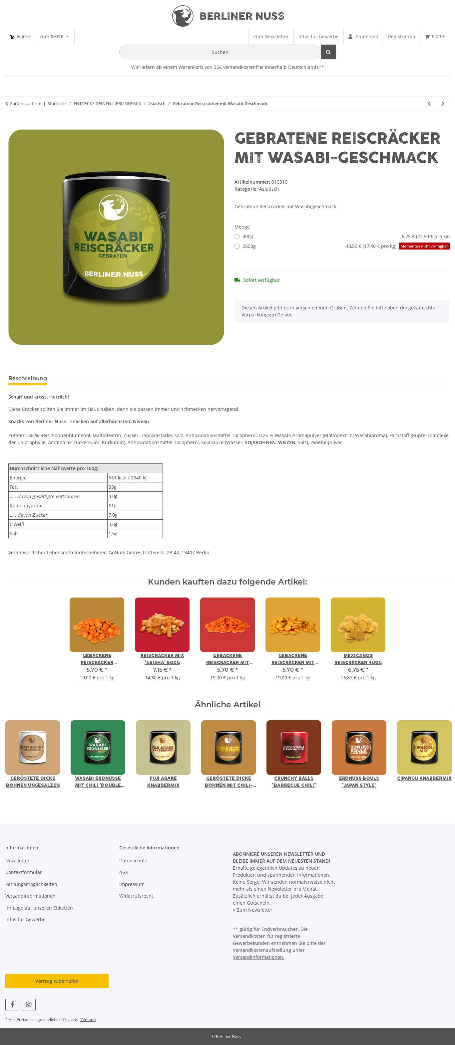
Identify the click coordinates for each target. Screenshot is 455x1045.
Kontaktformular (23, 872)
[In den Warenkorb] (13, 125)
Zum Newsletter (254, 910)
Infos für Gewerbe (25, 919)
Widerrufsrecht (136, 896)
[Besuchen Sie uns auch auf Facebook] (12, 1004)
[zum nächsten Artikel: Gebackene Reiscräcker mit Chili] (443, 103)
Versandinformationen (30, 896)
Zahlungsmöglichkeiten (31, 884)
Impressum (132, 884)
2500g (345, 246)
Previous (16, 758)
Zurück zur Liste (25, 103)
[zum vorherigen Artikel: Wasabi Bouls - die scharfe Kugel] (429, 103)
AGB (124, 872)
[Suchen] (328, 52)
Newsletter (17, 860)
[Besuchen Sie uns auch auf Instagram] (28, 1004)
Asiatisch (269, 189)
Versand (88, 1019)
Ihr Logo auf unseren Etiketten (39, 908)
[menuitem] (20, 36)
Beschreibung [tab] (27, 378)
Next (438, 758)
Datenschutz (133, 860)
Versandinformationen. (258, 957)
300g (346, 236)
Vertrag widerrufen (57, 981)
